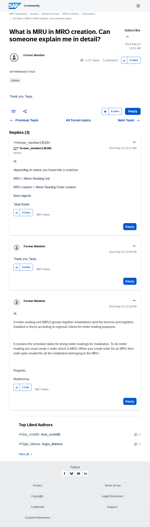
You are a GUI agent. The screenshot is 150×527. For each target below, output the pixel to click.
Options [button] (127, 36)
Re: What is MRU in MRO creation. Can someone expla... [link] (42, 18)
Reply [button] (132, 111)
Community (32, 5)
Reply (129, 226)
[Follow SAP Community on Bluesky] (71, 473)
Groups (34, 14)
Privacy (37, 485)
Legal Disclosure (112, 496)
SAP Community (18, 14)
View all (24, 454)
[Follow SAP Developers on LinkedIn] (85, 473)
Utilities (15, 80)
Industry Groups (50, 14)
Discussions (88, 14)
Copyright (37, 496)
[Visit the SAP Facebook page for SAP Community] (64, 473)
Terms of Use (112, 485)
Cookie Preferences (37, 517)
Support (112, 506)
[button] (124, 60)
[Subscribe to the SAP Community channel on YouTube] (78, 473)
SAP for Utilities (70, 14)
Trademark (37, 506)
